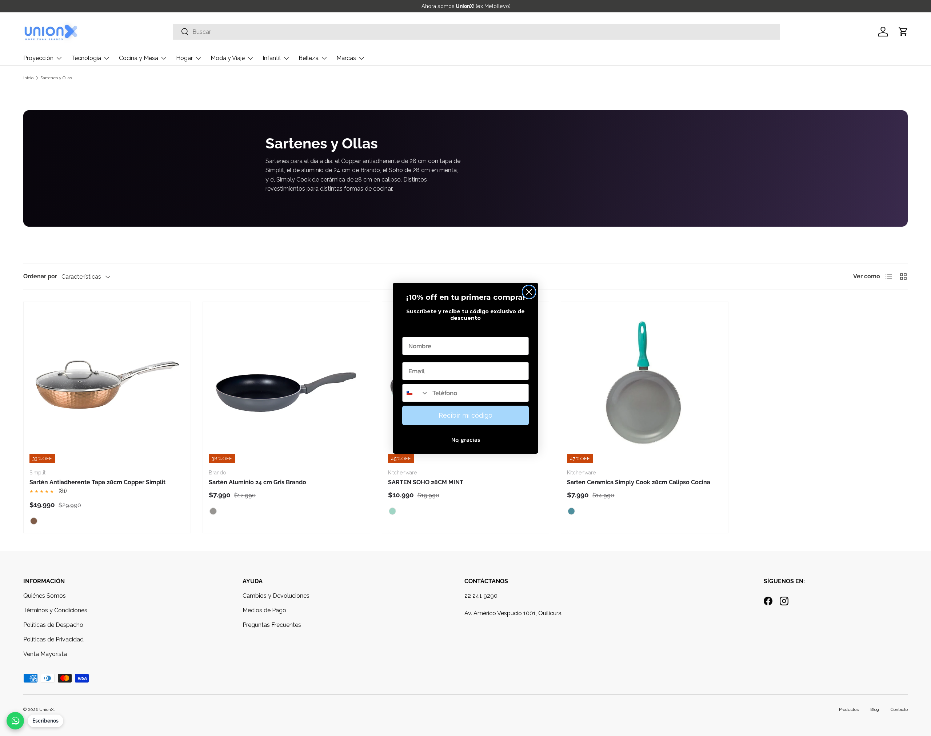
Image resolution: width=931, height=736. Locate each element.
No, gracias (465, 439)
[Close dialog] (529, 292)
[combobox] (416, 393)
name (410, 330)
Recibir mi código (465, 415)
